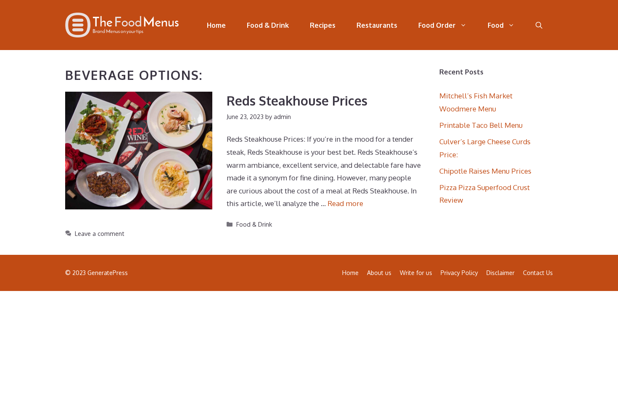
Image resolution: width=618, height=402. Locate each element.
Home (216, 25)
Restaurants (377, 25)
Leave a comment (99, 233)
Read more (345, 203)
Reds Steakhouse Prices (297, 100)
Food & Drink (268, 25)
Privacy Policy (459, 272)
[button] (539, 25)
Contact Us (538, 272)
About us (379, 272)
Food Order (437, 25)
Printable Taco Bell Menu (481, 125)
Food (496, 25)
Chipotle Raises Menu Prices (485, 171)
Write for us (416, 272)
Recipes (322, 25)
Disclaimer (500, 272)
